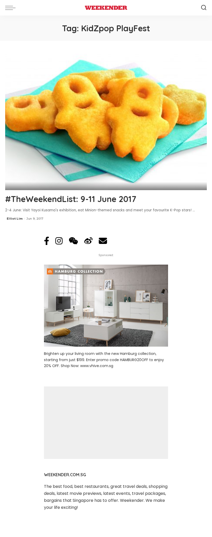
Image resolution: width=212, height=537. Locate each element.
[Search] (204, 8)
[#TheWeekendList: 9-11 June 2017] (106, 122)
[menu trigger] (11, 8)
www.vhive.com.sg (96, 365)
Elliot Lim (14, 218)
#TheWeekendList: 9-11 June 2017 (70, 199)
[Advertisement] (106, 422)
